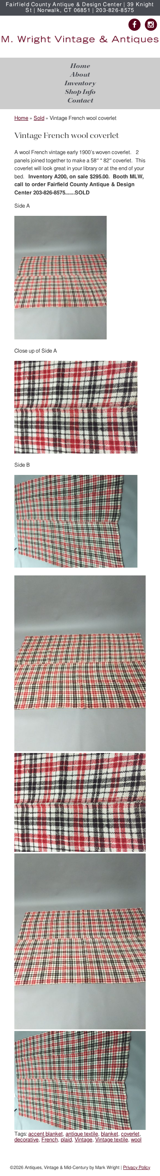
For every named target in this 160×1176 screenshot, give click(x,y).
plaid (66, 1140)
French (49, 1140)
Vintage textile (111, 1140)
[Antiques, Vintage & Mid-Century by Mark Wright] (80, 43)
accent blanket (45, 1134)
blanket (109, 1134)
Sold (39, 118)
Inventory (80, 83)
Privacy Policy (136, 1167)
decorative (26, 1140)
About (80, 74)
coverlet (130, 1134)
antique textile (82, 1134)
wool (136, 1140)
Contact (80, 100)
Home (80, 66)
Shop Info (80, 92)
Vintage (83, 1140)
